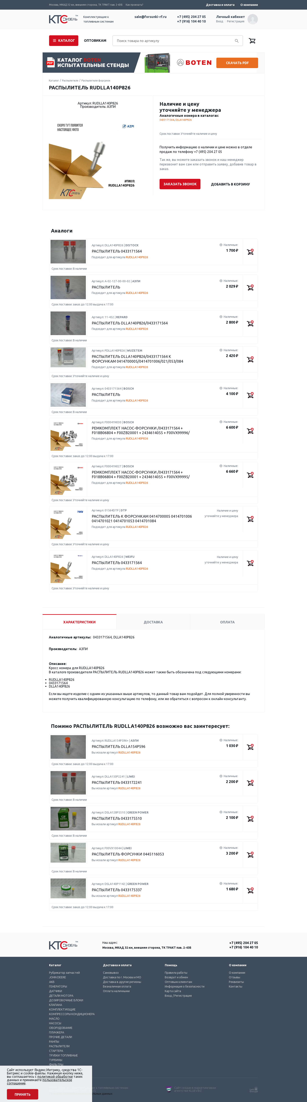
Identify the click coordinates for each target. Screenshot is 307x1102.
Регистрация (235, 21)
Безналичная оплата (117, 986)
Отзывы (234, 977)
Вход (219, 21)
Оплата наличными (116, 991)
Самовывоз (111, 972)
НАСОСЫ (55, 1023)
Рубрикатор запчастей (64, 972)
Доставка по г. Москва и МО (122, 977)
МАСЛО (54, 1018)
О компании (249, 4)
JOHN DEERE (57, 977)
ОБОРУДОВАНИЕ (60, 1028)
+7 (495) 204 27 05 (191, 16)
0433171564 (167, 119)
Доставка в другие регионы (122, 982)
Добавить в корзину (230, 184)
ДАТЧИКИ (55, 991)
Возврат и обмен (176, 977)
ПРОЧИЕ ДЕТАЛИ (60, 1037)
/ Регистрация (182, 995)
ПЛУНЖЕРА (56, 1032)
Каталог (54, 80)
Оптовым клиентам (178, 982)
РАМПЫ (54, 1041)
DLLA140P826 (183, 119)
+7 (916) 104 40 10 (191, 21)
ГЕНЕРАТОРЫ (58, 986)
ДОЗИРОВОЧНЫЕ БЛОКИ (66, 1000)
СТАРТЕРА (56, 1050)
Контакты (235, 986)
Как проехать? (134, 4)
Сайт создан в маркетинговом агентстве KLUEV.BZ (195, 1089)
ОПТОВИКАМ (95, 40)
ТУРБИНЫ (55, 1060)
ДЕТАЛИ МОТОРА (61, 995)
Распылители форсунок (95, 80)
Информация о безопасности (184, 986)
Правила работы (176, 972)
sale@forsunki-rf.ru (150, 16)
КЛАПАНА (55, 1005)
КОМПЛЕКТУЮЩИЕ (62, 1009)
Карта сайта (173, 991)
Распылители (70, 80)
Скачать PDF (237, 63)
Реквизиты (236, 982)
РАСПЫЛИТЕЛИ (59, 1046)
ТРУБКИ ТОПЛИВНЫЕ (63, 1055)
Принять (22, 1094)
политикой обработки (55, 1076)
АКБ (52, 982)
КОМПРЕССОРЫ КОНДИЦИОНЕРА (72, 1014)
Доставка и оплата (220, 4)
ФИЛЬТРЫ (56, 1064)
